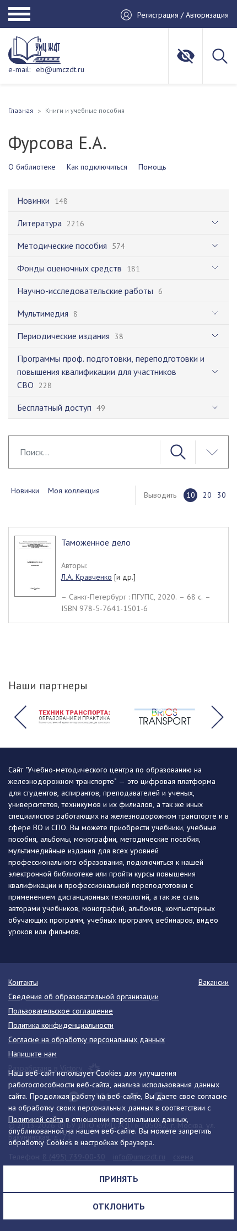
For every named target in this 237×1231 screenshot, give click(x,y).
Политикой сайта (35, 1119)
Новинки (25, 490)
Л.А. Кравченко (86, 577)
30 (221, 495)
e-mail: (19, 69)
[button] (19, 716)
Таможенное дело (96, 542)
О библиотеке (32, 167)
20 (207, 495)
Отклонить (119, 1206)
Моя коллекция (74, 490)
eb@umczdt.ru (60, 69)
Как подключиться (97, 167)
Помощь (152, 167)
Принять (118, 1178)
